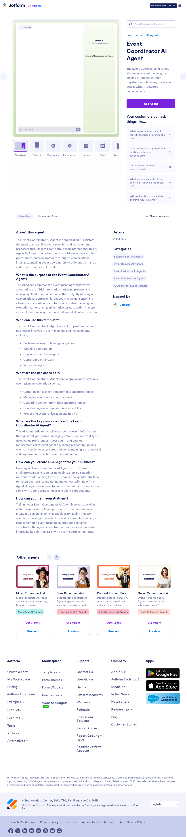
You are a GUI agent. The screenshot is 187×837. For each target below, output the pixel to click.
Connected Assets (49, 216)
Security (70, 822)
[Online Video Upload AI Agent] (154, 576)
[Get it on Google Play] (163, 673)
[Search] (131, 24)
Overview (25, 216)
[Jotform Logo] (14, 5)
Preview (32, 631)
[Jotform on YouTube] (52, 830)
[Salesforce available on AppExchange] (163, 698)
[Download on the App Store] (163, 685)
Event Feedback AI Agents (129, 278)
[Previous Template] (3, 76)
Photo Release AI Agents (153, 612)
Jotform (125, 305)
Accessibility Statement (98, 822)
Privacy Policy (49, 822)
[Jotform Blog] (38, 830)
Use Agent (151, 104)
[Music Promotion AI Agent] (32, 576)
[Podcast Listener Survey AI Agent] (113, 576)
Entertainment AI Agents (143, 35)
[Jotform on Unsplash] (59, 830)
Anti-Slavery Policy (132, 822)
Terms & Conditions (21, 822)
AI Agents (34, 5)
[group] (32, 603)
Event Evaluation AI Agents (129, 271)
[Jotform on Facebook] (10, 830)
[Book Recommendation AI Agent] (73, 576)
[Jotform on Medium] (31, 830)
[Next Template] (183, 76)
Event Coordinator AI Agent (147, 51)
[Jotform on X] (17, 830)
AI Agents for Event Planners (130, 285)
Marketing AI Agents (30, 612)
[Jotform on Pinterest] (45, 830)
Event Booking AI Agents (128, 264)
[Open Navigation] (180, 6)
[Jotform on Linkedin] (24, 830)
